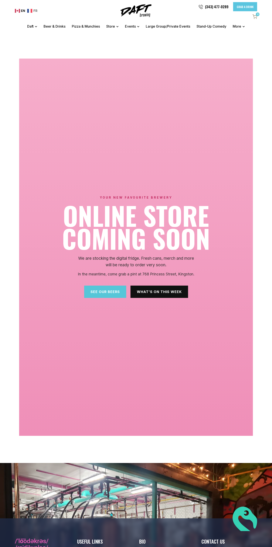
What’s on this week (159, 292)
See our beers (105, 292)
